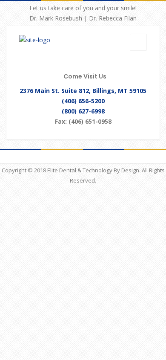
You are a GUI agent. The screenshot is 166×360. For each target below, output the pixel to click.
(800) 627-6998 (83, 111)
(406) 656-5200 (83, 101)
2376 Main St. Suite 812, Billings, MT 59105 (83, 91)
